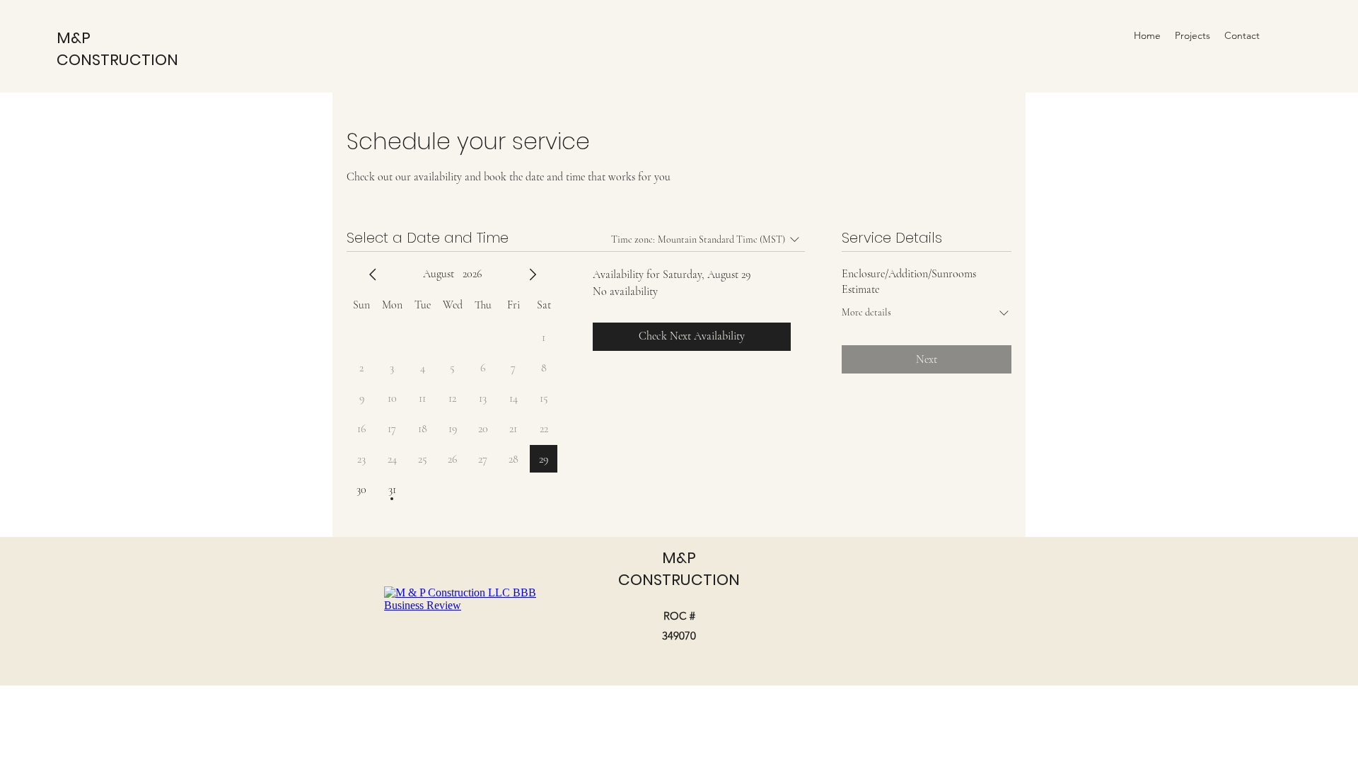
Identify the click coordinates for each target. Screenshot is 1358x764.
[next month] (532, 274)
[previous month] (372, 274)
